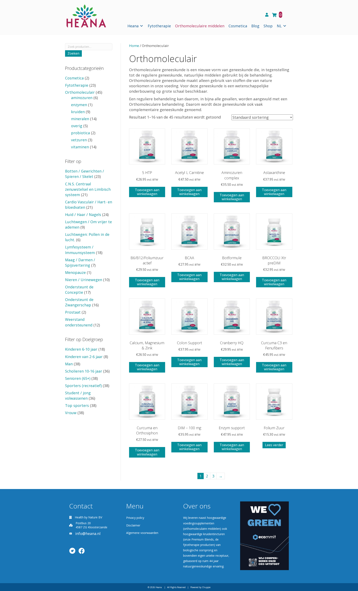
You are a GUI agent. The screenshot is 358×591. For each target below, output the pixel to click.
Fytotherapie (76, 85)
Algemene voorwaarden (142, 533)
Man (69, 363)
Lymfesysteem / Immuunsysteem (80, 250)
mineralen (80, 118)
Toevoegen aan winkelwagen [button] (147, 192)
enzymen (79, 104)
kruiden (78, 111)
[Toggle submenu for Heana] (141, 26)
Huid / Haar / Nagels (83, 214)
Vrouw (70, 412)
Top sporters (77, 405)
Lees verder (274, 445)
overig (76, 125)
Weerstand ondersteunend (78, 322)
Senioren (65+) (77, 378)
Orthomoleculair (80, 92)
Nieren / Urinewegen (83, 279)
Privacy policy (135, 518)
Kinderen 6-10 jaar (81, 349)
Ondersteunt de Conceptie (79, 289)
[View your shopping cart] (275, 14)
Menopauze (75, 272)
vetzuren (79, 139)
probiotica (80, 132)
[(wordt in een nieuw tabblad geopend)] (264, 535)
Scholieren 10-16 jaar (83, 371)
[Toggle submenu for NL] (284, 26)
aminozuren (81, 97)
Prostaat (73, 312)
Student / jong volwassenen (78, 395)
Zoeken (73, 53)
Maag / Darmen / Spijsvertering (80, 262)
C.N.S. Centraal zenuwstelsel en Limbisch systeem (88, 189)
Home (134, 45)
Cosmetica (74, 78)
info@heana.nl (87, 533)
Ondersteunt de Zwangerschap (79, 302)
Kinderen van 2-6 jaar (84, 356)
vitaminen (80, 146)
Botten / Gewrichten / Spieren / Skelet (84, 174)
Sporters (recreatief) (83, 385)
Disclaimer (133, 525)
